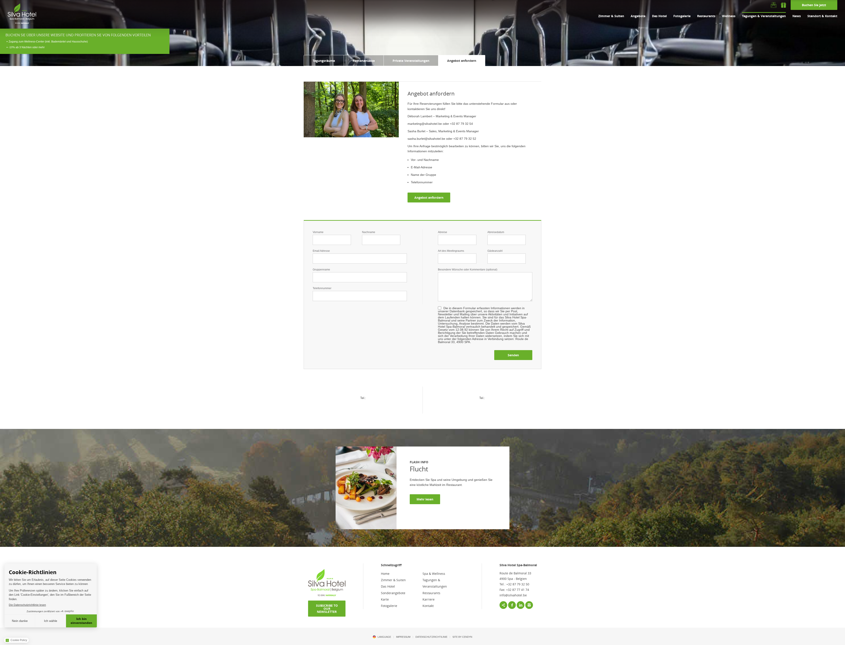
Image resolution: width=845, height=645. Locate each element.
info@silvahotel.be (513, 595)
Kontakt (428, 606)
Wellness (728, 16)
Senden (513, 355)
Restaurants (706, 16)
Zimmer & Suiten (611, 16)
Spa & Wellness (433, 573)
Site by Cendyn (462, 637)
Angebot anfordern (461, 61)
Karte (385, 599)
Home (385, 573)
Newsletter (773, 5)
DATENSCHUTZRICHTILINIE (431, 637)
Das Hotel (659, 16)
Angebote (638, 16)
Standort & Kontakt (822, 16)
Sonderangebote (393, 593)
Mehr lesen (425, 499)
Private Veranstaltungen (411, 61)
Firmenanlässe (364, 61)
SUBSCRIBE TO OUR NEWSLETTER (327, 608)
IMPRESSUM (403, 637)
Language (384, 637)
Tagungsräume (324, 61)
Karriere (428, 599)
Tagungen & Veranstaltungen (764, 16)
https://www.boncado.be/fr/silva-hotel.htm (783, 5)
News (796, 16)
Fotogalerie (682, 16)
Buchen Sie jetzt (814, 5)
